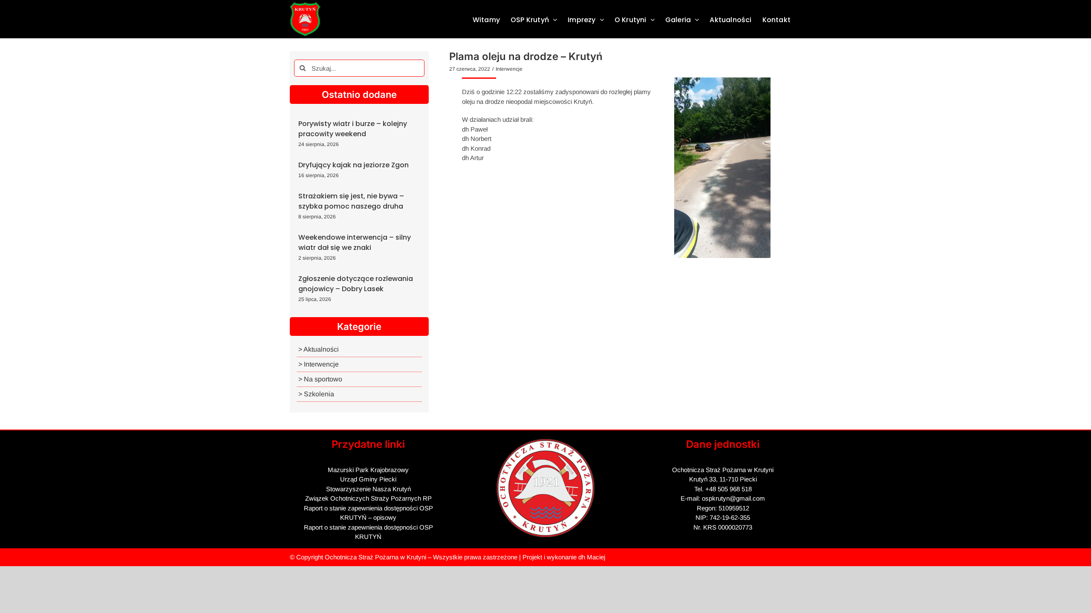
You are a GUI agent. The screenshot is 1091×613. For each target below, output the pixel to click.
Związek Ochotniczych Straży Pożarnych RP (368, 498)
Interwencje (509, 69)
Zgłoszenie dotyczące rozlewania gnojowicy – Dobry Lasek (355, 284)
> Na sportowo (320, 379)
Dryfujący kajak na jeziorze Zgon (353, 165)
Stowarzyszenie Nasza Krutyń (368, 489)
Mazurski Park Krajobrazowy (368, 469)
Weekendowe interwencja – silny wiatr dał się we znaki (354, 242)
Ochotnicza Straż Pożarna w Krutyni (375, 557)
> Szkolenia (316, 394)
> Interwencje (318, 364)
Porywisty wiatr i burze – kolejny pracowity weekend (352, 129)
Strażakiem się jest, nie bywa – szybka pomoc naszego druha (351, 201)
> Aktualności (318, 349)
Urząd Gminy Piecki (368, 479)
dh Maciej (591, 557)
